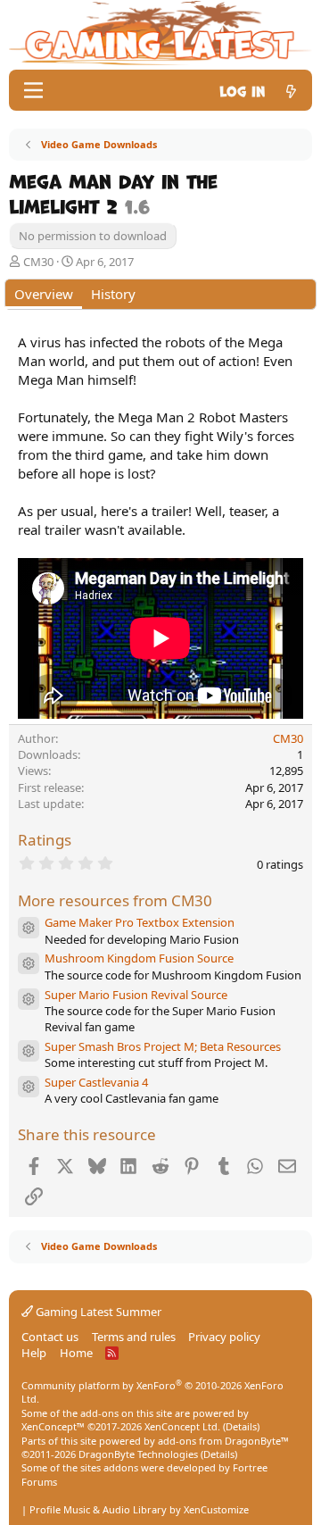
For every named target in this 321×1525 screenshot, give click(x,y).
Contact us (49, 1337)
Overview (43, 294)
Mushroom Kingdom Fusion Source (139, 958)
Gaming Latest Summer (97, 1312)
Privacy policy (224, 1337)
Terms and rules (134, 1337)
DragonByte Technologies (138, 1454)
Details (241, 1426)
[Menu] (33, 90)
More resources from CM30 (115, 900)
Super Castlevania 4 (96, 1082)
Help (33, 1353)
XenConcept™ (53, 1426)
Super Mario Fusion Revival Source (136, 995)
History (113, 294)
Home (76, 1353)
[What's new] (291, 89)
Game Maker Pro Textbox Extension (140, 922)
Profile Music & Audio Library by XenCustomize (139, 1509)
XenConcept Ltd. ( (185, 1426)
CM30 (38, 262)
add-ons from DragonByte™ (223, 1440)
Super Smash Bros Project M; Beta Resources (163, 1046)
